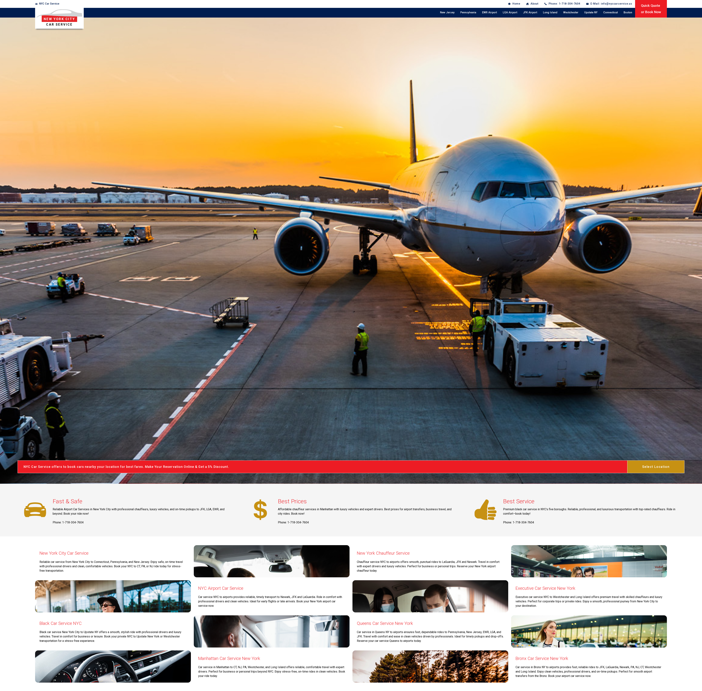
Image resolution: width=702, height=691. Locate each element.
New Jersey (447, 12)
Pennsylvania (468, 12)
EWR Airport (489, 12)
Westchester (570, 12)
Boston (628, 12)
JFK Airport (530, 12)
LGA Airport (510, 12)
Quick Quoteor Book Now (651, 8)
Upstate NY (590, 12)
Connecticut (610, 12)
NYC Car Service (49, 3)
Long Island (550, 12)
